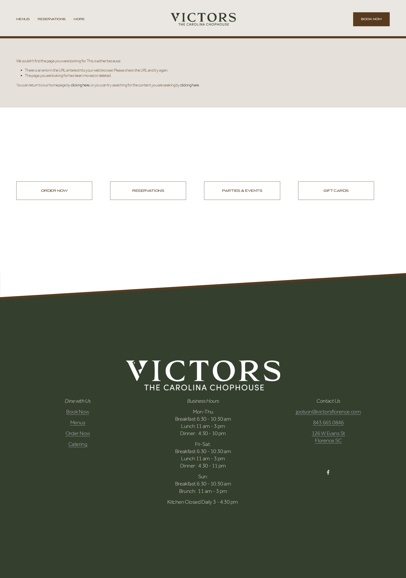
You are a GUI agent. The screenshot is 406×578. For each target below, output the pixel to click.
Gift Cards (336, 190)
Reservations (52, 19)
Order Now (54, 190)
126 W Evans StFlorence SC (328, 437)
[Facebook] (328, 472)
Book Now (371, 19)
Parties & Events (242, 190)
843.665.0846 (328, 422)
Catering (77, 444)
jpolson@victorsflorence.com (328, 411)
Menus (23, 19)
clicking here (80, 85)
